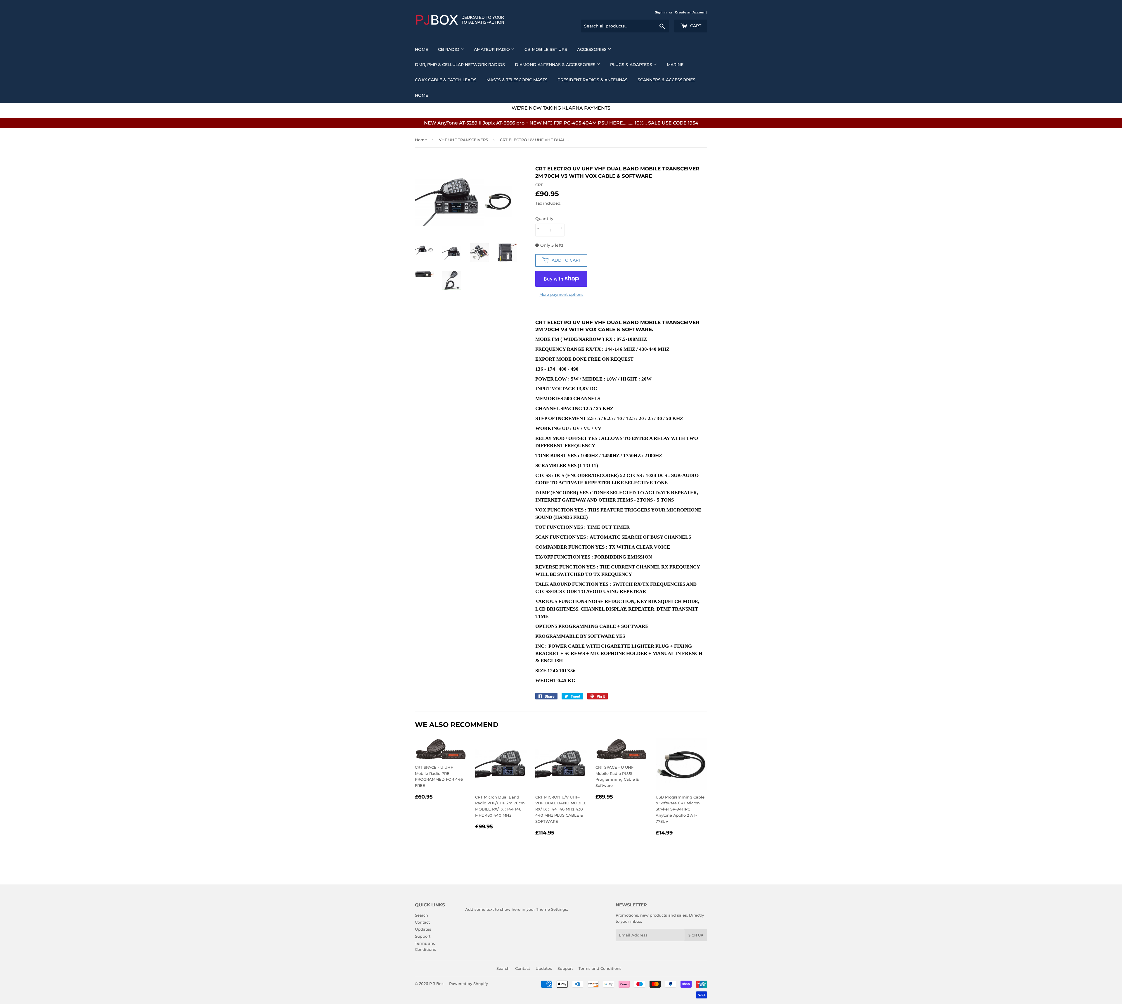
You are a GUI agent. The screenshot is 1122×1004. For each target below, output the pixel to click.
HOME (421, 95)
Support (422, 936)
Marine (675, 64)
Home (421, 49)
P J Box (436, 983)
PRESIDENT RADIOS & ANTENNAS (592, 79)
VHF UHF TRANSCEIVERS (463, 139)
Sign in (661, 12)
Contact (422, 922)
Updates (423, 929)
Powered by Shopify (468, 983)
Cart (695, 25)
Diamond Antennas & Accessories (556, 64)
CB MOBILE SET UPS (545, 49)
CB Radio (449, 49)
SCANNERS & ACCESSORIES (666, 79)
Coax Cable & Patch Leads (446, 79)
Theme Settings (551, 909)
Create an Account (691, 12)
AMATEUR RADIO (492, 49)
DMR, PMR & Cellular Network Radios (460, 64)
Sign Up (695, 935)
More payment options (561, 294)
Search (421, 915)
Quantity (544, 218)
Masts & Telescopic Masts (517, 79)
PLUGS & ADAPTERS (631, 64)
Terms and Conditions (600, 968)
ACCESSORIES (592, 49)
